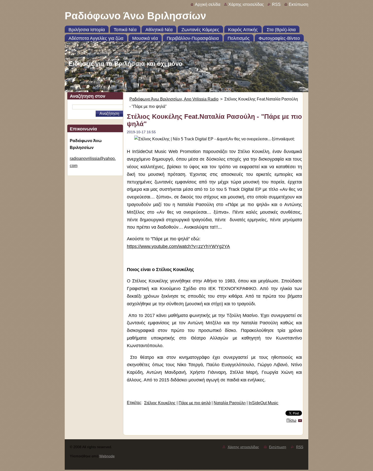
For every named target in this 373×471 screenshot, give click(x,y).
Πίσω (291, 420)
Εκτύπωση (298, 4)
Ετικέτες (134, 402)
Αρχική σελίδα (207, 4)
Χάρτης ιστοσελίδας (246, 4)
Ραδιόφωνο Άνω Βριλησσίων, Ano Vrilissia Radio (173, 99)
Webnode (107, 456)
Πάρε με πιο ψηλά (195, 403)
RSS (276, 4)
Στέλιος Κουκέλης (160, 403)
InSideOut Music (263, 403)
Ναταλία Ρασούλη (230, 403)
